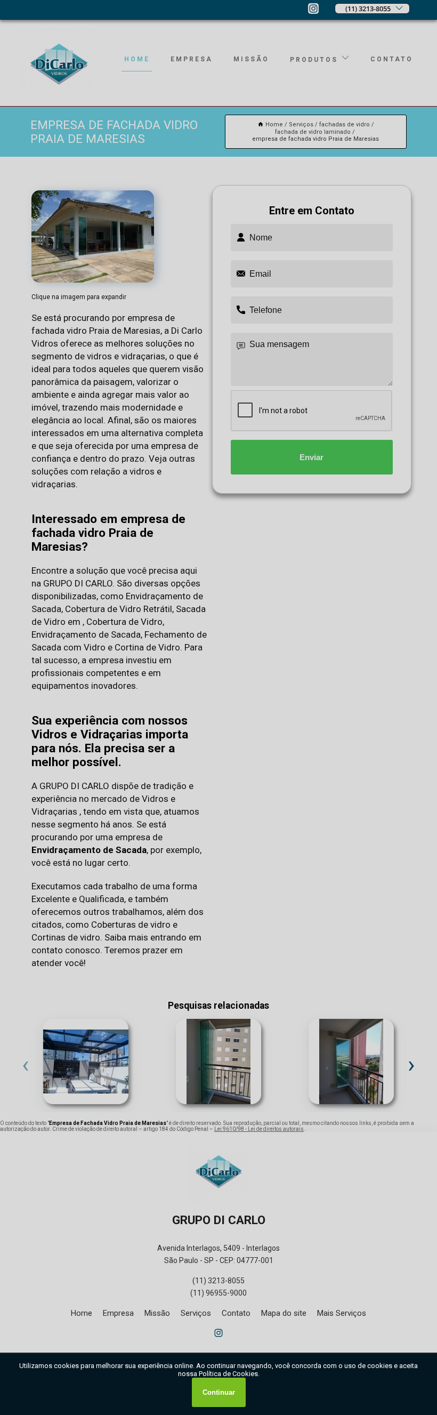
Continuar (219, 1392)
